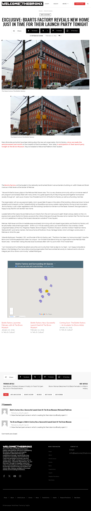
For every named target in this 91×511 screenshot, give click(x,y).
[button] (87, 3)
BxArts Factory (29, 394)
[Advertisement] (45, 167)
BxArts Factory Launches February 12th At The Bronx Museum (12, 325)
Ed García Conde (37, 35)
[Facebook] (4, 476)
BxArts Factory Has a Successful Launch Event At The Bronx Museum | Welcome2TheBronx (41, 410)
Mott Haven (48, 394)
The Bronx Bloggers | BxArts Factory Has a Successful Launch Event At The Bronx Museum (40, 422)
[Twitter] (9, 476)
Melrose (39, 394)
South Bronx (59, 394)
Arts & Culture (48, 11)
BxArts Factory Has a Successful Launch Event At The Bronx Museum (43, 325)
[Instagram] (20, 476)
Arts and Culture (16, 394)
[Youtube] (15, 476)
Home (40, 11)
